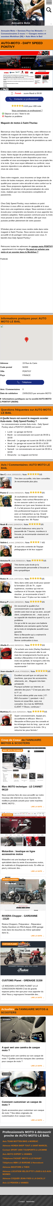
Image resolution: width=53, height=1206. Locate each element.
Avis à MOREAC (20, 1141)
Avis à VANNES (17, 1154)
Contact (22, 1201)
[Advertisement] (26, 286)
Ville (2, 371)
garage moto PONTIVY (42, 246)
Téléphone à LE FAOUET (22, 1158)
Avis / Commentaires (10, 389)
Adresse (4, 363)
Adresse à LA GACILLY (24, 1178)
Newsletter (30, 1201)
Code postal (6, 367)
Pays (2, 375)
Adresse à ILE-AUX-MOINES (27, 1172)
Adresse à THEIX (16, 1167)
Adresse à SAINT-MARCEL (25, 1145)
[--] (49, 9)
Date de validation (9, 393)
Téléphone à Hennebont (23, 1162)
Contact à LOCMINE (25, 1150)
